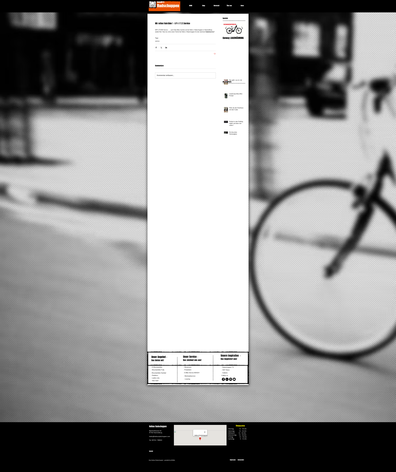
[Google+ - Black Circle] (227, 379)
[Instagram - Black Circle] (230, 379)
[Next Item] (242, 28)
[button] (156, 378)
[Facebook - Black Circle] (223, 379)
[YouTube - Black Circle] (234, 379)
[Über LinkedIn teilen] (166, 47)
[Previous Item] (226, 28)
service (157, 41)
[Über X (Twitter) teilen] (161, 47)
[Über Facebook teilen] (156, 47)
